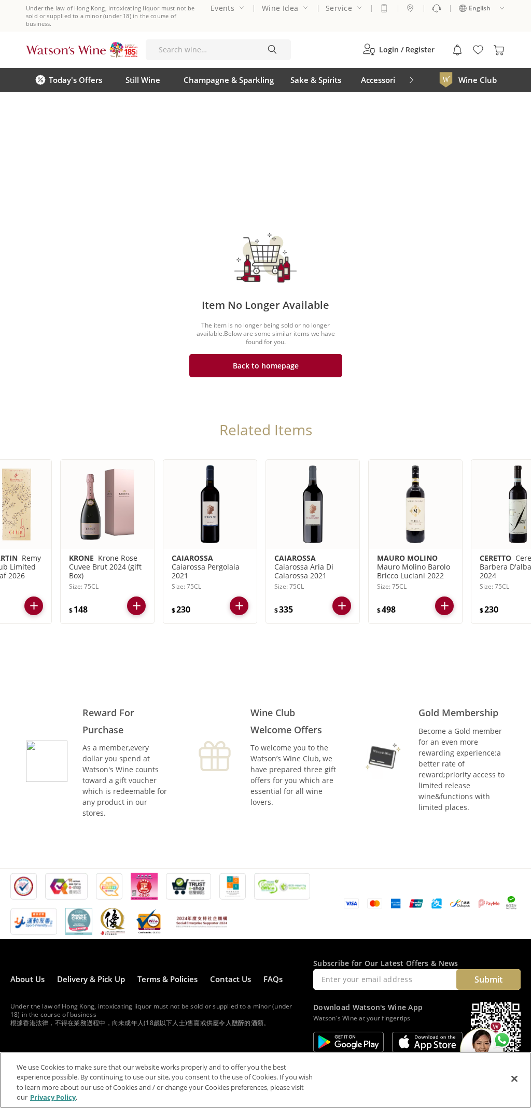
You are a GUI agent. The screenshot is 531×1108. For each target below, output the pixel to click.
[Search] (272, 50)
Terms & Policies (167, 979)
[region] (265, 1080)
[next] (411, 80)
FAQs (273, 979)
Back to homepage (266, 366)
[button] (398, 50)
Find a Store (410, 8)
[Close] (514, 1078)
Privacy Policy (53, 1097)
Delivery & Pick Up (91, 979)
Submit (488, 979)
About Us (27, 979)
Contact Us (230, 979)
